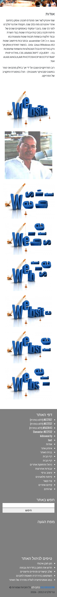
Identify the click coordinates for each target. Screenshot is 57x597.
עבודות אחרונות (43, 468)
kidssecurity (46, 436)
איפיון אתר (46, 448)
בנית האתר (46, 452)
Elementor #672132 (42, 432)
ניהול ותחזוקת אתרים (41, 464)
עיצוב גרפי (46, 472)
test (50, 440)
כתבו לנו (35, 587)
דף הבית (47, 456)
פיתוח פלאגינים (44, 477)
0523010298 (47, 587)
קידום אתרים (45, 485)
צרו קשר (47, 481)
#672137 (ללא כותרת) (41, 424)
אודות (49, 444)
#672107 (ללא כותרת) (41, 420)
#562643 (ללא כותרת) (40, 428)
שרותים (48, 489)
